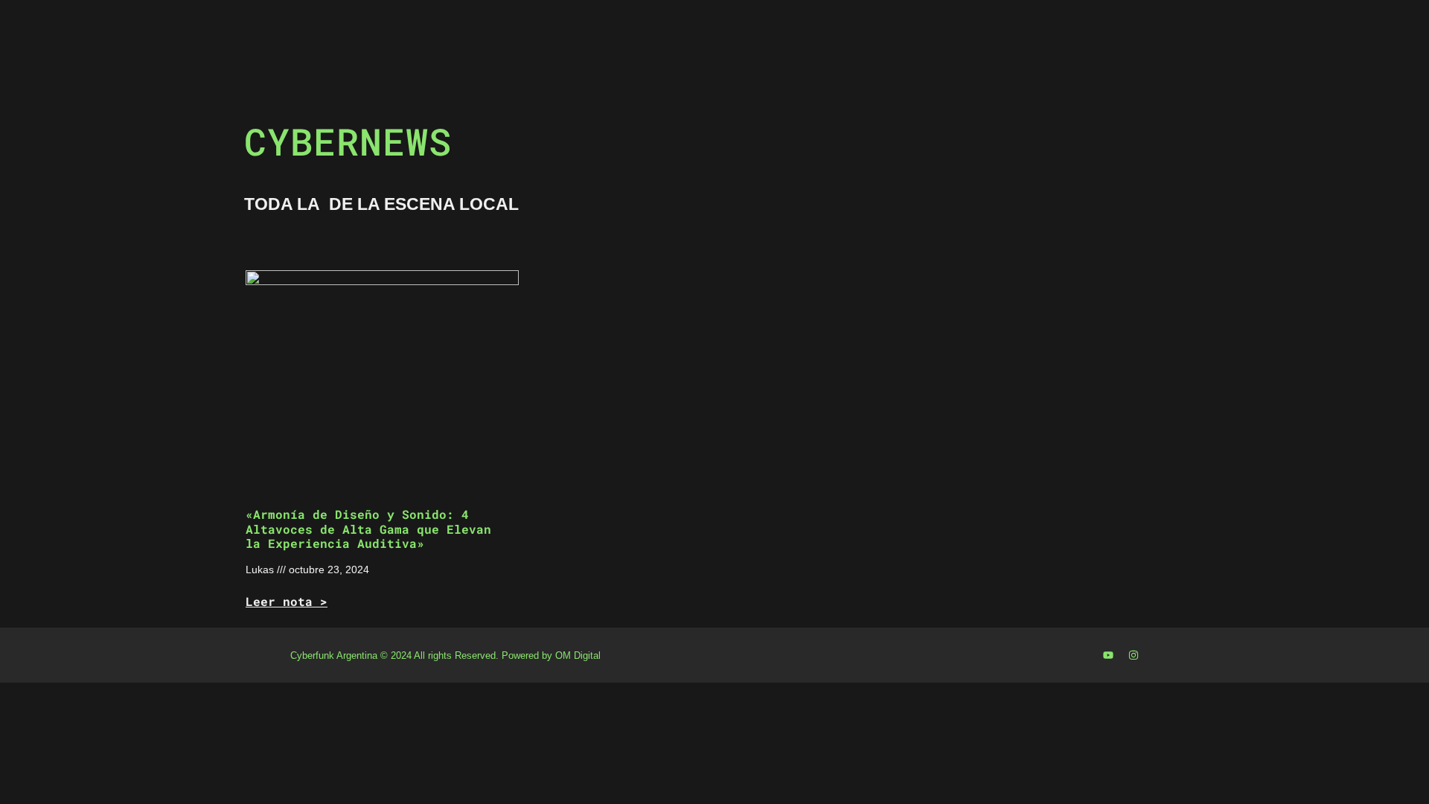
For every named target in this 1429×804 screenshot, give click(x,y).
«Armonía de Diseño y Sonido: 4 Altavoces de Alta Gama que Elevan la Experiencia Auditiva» (368, 528)
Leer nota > (286, 601)
